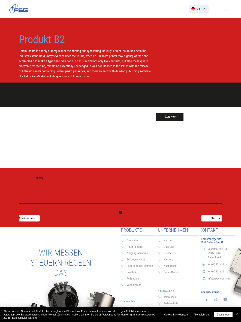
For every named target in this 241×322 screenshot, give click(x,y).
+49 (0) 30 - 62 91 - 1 (218, 264)
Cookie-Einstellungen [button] (176, 314)
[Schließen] (237, 314)
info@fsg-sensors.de (219, 278)
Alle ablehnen (201, 314)
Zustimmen (223, 314)
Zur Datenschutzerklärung (22, 317)
